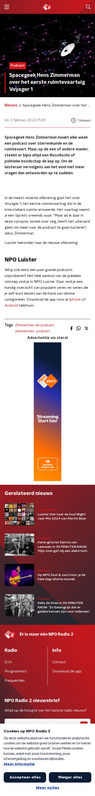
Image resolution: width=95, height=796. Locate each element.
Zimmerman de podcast (34, 325)
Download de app (66, 671)
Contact (59, 662)
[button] (6, 7)
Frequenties (15, 680)
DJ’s (8, 662)
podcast (43, 331)
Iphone (75, 299)
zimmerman (24, 331)
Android (11, 305)
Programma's (16, 671)
